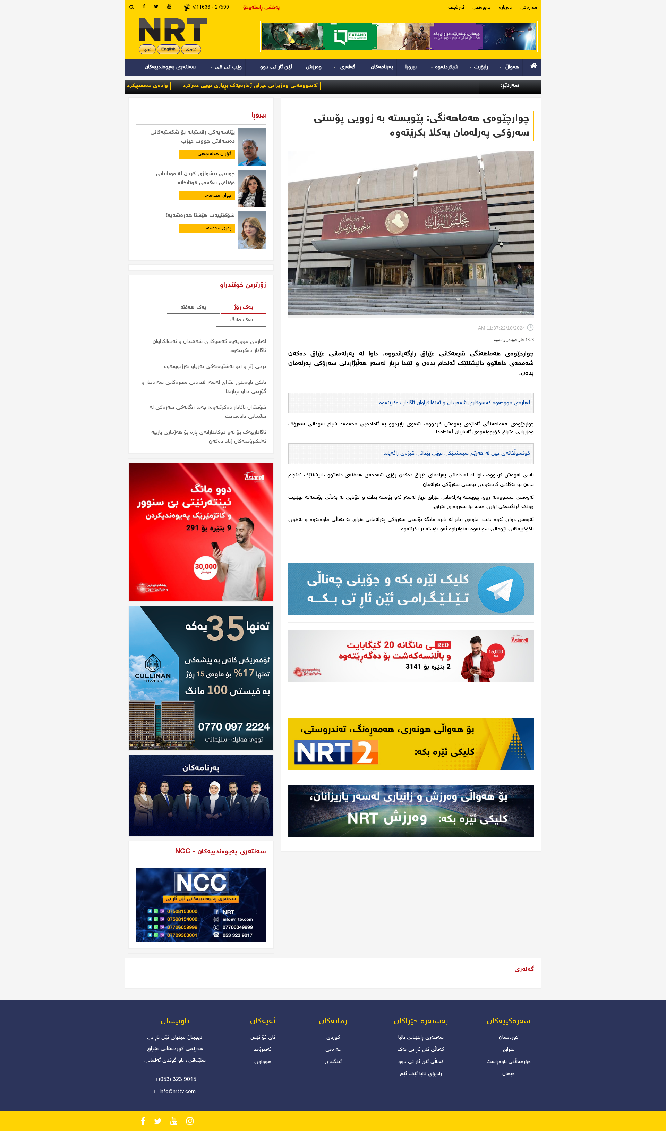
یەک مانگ (241, 320)
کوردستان (509, 1037)
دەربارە (505, 7)
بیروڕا (411, 67)
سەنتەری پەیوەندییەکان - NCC (220, 852)
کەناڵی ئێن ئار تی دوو (421, 1062)
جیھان (508, 1074)
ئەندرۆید (262, 1050)
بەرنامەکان (382, 67)
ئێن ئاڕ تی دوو (276, 67)
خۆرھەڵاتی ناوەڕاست (509, 1062)
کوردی (191, 49)
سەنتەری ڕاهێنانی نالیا (421, 1037)
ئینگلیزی (333, 1062)
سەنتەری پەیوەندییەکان (170, 67)
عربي (147, 49)
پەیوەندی (481, 7)
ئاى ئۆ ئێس (262, 1037)
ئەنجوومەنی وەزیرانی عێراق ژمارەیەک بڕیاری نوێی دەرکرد (300, 86)
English (168, 49)
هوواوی (262, 1062)
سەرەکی (528, 7)
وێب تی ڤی (227, 67)
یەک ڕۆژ (243, 308)
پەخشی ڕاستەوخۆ (261, 7)
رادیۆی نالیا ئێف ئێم (421, 1074)
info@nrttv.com (178, 1092)
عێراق (508, 1050)
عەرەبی (333, 1050)
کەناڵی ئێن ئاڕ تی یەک (421, 1050)
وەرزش (314, 67)
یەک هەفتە (193, 308)
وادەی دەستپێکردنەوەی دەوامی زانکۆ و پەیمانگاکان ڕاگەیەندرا (145, 86)
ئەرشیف (456, 7)
